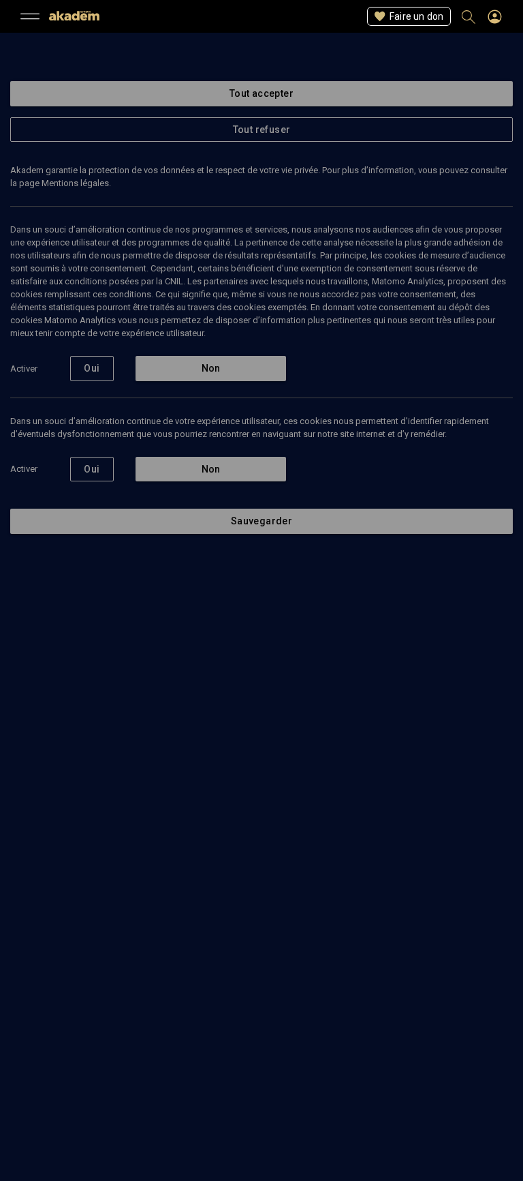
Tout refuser (262, 129)
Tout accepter (261, 93)
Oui (91, 368)
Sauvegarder (261, 520)
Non (211, 368)
